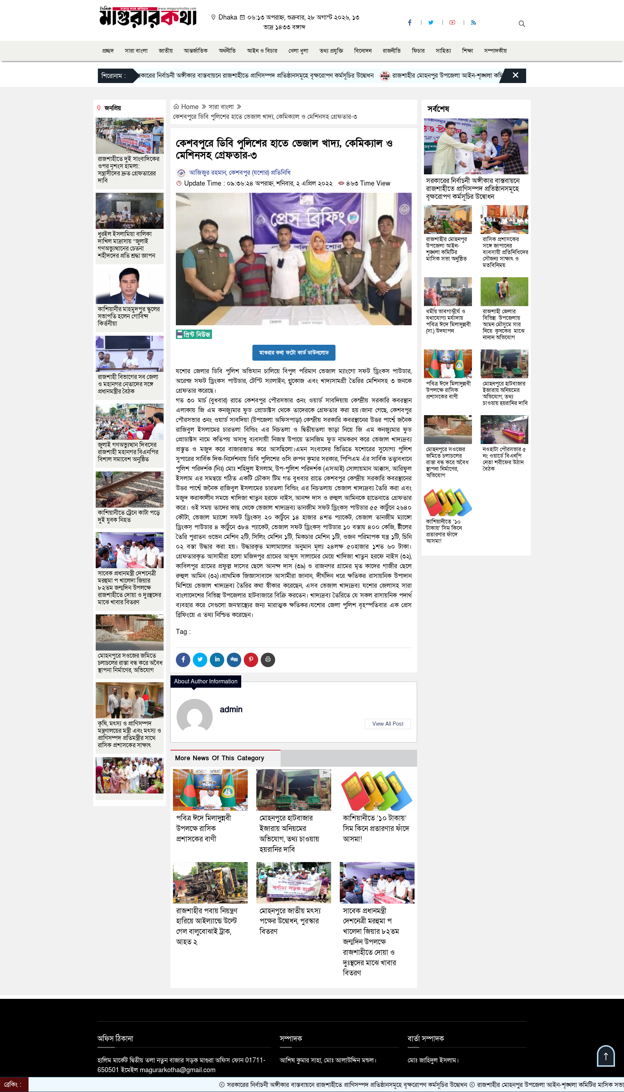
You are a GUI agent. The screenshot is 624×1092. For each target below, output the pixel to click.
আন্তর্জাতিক (196, 51)
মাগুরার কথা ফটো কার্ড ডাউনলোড (294, 352)
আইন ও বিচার (262, 51)
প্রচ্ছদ (108, 51)
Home (189, 107)
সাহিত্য (443, 51)
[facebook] (410, 22)
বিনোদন (363, 51)
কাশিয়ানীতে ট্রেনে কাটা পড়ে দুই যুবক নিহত (129, 516)
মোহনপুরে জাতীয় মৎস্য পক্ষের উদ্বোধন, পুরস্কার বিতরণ (290, 921)
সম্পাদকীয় (495, 51)
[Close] (509, 77)
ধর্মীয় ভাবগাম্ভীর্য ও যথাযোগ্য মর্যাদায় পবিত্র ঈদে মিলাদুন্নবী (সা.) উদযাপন (448, 321)
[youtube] (453, 22)
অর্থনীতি (227, 51)
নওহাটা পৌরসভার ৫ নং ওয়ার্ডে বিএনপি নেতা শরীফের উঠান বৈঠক (504, 459)
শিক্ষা (467, 51)
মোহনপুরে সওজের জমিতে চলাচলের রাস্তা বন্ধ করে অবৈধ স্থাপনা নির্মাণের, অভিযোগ (130, 663)
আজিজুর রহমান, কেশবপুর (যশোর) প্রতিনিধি (239, 173)
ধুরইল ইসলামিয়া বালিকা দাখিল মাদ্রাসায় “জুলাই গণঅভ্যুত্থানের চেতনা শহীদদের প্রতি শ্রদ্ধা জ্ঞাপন (127, 245)
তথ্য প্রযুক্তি (331, 51)
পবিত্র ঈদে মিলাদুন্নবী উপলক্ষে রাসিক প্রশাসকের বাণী (203, 829)
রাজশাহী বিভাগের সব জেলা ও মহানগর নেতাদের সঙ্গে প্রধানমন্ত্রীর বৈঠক (128, 384)
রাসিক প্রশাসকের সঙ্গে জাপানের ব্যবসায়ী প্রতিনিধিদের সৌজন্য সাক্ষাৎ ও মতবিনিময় (505, 252)
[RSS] (474, 22)
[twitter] (432, 22)
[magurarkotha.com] (148, 16)
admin (231, 709)
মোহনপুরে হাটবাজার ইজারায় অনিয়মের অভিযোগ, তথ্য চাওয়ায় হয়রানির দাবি (505, 393)
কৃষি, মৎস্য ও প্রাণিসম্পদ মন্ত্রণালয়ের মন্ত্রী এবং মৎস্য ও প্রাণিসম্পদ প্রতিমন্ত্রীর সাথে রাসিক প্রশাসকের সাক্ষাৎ (129, 734)
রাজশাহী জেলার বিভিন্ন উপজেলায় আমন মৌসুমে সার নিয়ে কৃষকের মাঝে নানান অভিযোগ (504, 324)
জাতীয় (166, 51)
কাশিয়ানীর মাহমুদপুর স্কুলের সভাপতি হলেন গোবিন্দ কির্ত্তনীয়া (129, 316)
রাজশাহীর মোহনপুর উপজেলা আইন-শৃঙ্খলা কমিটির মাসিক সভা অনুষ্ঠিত (436, 75)
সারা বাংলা (136, 51)
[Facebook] (183, 660)
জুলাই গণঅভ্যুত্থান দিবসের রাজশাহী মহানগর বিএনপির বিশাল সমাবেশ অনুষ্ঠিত (128, 452)
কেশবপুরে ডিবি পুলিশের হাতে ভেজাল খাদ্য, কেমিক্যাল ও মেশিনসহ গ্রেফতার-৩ (265, 117)
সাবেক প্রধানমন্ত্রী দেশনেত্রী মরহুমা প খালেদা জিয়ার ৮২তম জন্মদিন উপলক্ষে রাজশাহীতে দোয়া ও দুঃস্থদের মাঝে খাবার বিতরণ (371, 942)
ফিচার (418, 51)
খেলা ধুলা (298, 51)
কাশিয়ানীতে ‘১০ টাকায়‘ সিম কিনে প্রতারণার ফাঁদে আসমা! (376, 829)
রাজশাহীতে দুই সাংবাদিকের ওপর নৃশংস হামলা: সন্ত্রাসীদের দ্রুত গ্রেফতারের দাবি (128, 170)
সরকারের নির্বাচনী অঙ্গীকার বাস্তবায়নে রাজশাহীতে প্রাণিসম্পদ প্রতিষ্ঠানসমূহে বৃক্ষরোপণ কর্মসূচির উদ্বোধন (214, 75)
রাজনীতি (392, 51)
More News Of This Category (220, 758)
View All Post (387, 723)
